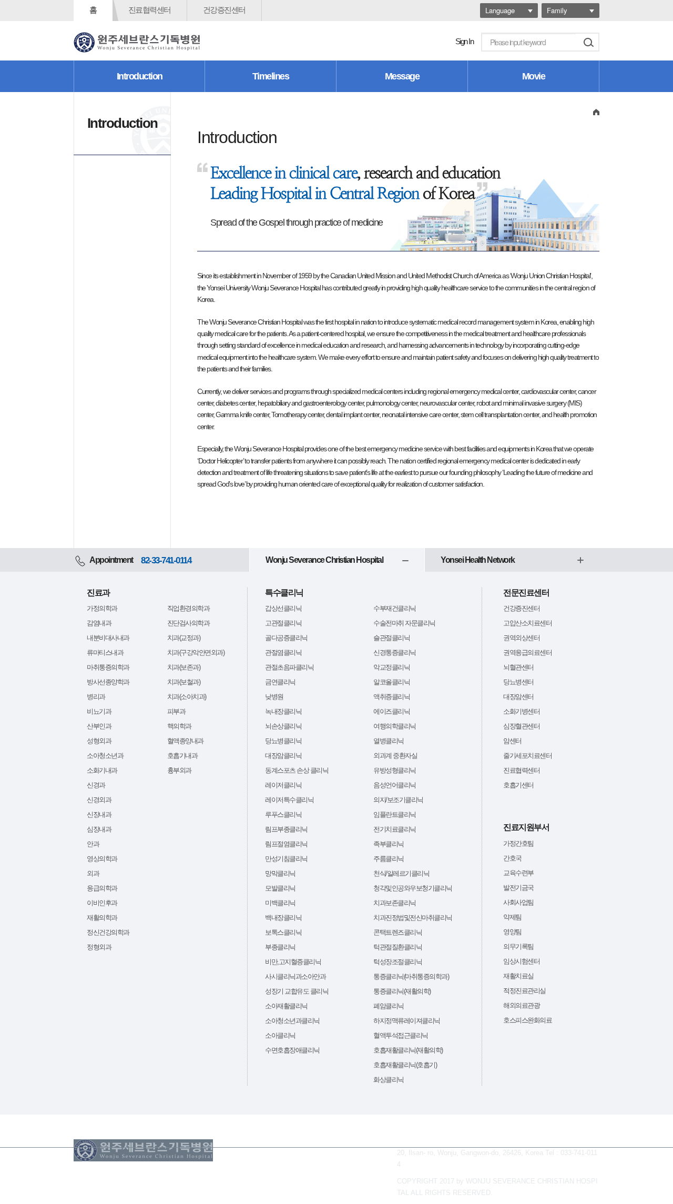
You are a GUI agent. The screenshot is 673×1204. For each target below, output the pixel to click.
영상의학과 (102, 859)
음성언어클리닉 (394, 785)
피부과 (176, 711)
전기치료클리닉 (394, 829)
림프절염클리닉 (286, 844)
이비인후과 (102, 903)
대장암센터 (518, 697)
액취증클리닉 (391, 697)
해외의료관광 (521, 1005)
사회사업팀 (518, 902)
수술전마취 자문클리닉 (404, 623)
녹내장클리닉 (283, 711)
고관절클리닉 (283, 623)
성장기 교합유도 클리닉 (296, 991)
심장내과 (99, 829)
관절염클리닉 (283, 652)
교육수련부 (518, 873)
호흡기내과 (182, 756)
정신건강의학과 (108, 932)
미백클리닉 (280, 903)
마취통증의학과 (108, 667)
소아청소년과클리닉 (292, 1021)
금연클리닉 (280, 682)
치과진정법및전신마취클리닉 (412, 918)
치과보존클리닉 (394, 903)
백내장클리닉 (283, 918)
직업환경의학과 (188, 608)
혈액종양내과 (185, 741)
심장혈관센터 (521, 726)
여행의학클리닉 (394, 726)
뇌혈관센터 (518, 667)
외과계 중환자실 (395, 756)
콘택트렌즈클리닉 (397, 932)
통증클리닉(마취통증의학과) (410, 976)
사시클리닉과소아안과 (295, 976)
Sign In (464, 41)
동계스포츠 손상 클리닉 (296, 770)
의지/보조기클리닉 (398, 800)
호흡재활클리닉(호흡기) (404, 1065)
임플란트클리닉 (394, 814)
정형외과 (99, 947)
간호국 (512, 858)
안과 (93, 844)
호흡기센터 (518, 785)
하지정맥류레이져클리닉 (406, 1021)
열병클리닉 (388, 741)
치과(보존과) (183, 667)
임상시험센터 (521, 961)
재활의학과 (102, 918)
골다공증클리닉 (286, 638)
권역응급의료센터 (527, 652)
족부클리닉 (388, 844)
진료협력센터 (149, 9)
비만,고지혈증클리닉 (293, 962)
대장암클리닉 (283, 756)
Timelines (270, 76)
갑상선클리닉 (283, 608)
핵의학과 (179, 726)
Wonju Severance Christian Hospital (324, 559)
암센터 (512, 741)
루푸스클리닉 (283, 814)
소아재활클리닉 (286, 1006)
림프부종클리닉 (286, 829)
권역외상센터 (521, 638)
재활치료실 (518, 976)
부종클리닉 (280, 947)
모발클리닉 (280, 888)
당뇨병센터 (518, 682)
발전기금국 (518, 888)
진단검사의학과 (188, 623)
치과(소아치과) (186, 697)
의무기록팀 (518, 946)
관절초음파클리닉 (289, 667)
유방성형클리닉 (394, 770)
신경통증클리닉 (394, 652)
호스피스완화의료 (527, 1020)
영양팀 (512, 932)
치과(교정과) (183, 638)
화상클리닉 (388, 1080)
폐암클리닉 (388, 1006)
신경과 (96, 785)
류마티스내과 (105, 652)
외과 (93, 873)
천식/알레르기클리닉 (401, 873)
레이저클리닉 (283, 785)
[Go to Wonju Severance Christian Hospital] (137, 42)
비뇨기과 (99, 711)
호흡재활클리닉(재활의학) (408, 1050)
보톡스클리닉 (283, 932)
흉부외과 (179, 770)
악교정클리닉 (391, 667)
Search (588, 42)
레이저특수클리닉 (289, 800)
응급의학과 (102, 888)
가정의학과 (102, 608)
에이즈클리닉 (391, 711)
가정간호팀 (518, 843)
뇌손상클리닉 (283, 726)
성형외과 (99, 741)
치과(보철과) (183, 682)
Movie (533, 76)
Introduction (139, 76)
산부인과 (99, 726)
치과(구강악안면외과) (196, 652)
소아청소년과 (105, 756)
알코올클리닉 (391, 682)
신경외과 (99, 800)
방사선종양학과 (108, 682)
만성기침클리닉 (286, 859)
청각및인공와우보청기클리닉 (412, 888)
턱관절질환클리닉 (397, 947)
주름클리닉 (388, 859)
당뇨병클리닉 (283, 741)
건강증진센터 (224, 9)
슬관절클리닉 (391, 638)
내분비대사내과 (108, 638)
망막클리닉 (280, 873)
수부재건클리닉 (394, 608)
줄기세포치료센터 (527, 756)
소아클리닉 (280, 1035)
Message (402, 76)
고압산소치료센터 (527, 623)
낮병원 (274, 697)
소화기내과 (102, 770)
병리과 (96, 697)
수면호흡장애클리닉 (292, 1050)
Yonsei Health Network (478, 559)
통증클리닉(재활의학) (402, 991)
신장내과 (99, 814)
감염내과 (99, 623)
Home (596, 111)
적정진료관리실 (524, 991)
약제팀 (512, 917)
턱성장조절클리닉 (397, 962)
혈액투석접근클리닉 (400, 1035)
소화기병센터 (521, 711)
